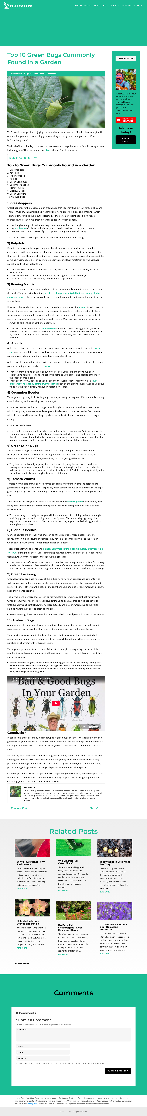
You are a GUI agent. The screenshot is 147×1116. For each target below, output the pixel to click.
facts (48, 150)
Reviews (127, 5)
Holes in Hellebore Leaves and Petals (28, 922)
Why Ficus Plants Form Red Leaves (31, 863)
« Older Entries (22, 963)
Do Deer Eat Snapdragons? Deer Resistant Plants (70, 928)
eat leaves (20, 228)
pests (82, 307)
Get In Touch (126, 139)
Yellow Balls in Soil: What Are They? (115, 863)
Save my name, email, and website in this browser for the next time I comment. (62, 1064)
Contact (138, 5)
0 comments (51, 73)
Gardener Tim (19, 73)
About (88, 5)
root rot (47, 366)
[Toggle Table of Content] (34, 158)
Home (78, 5)
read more (22, 888)
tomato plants (75, 501)
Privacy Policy (32, 1103)
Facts (114, 5)
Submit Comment (118, 1071)
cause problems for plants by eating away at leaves (54, 382)
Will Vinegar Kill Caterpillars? (68, 862)
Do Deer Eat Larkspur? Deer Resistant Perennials (113, 927)
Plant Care (100, 5)
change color (49, 328)
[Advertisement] (73, 27)
